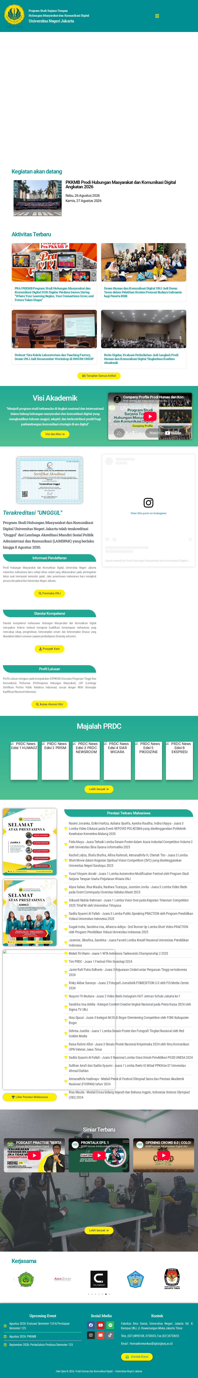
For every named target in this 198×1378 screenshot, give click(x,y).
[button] (157, 15)
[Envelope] (100, 1335)
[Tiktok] (110, 1335)
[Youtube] (100, 1325)
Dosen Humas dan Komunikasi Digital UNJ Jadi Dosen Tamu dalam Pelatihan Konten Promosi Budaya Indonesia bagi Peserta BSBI (143, 292)
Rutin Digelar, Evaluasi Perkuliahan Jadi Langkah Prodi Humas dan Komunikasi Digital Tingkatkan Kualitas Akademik (141, 359)
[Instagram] (91, 1335)
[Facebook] (91, 1325)
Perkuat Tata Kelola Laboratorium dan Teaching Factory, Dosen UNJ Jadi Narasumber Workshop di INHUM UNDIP (54, 357)
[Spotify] (110, 1325)
